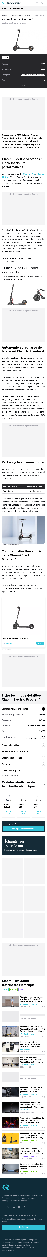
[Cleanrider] (11, 3)
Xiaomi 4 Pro (29, 174)
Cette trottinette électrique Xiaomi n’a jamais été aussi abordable (32, 1166)
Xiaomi (27, 15)
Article (5, 990)
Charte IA (5, 1245)
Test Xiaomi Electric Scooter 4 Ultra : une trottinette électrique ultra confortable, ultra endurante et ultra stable (32, 1151)
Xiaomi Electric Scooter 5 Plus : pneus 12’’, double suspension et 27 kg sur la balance (31, 1105)
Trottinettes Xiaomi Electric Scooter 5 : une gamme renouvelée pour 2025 (32, 1120)
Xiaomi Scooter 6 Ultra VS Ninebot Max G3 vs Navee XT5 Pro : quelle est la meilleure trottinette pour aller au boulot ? (32, 1029)
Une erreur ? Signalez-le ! (10, 775)
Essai (21, 990)
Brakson (11, 1250)
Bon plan (13, 990)
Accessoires (25, 1049)
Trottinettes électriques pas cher (33, 75)
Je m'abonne (23, 1227)
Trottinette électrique (16, 15)
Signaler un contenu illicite (20, 1245)
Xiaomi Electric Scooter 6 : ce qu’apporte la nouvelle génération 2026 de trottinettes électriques (32, 1089)
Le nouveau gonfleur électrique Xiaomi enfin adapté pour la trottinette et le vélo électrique (32, 1044)
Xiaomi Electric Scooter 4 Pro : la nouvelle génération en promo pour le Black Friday (32, 1135)
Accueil (4, 15)
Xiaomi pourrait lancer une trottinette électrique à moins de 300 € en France (31, 999)
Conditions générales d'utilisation (26, 1242)
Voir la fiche (8, 812)
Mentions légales (19, 1240)
